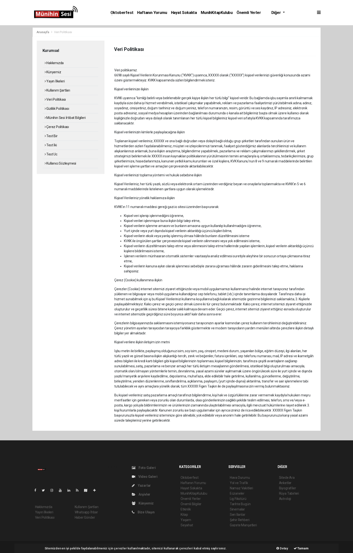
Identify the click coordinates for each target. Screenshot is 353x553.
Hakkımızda (55, 63)
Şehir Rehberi (240, 520)
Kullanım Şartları (58, 90)
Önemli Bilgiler (191, 504)
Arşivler (144, 494)
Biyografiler (287, 488)
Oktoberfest (122, 12)
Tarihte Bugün (240, 504)
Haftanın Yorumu (152, 12)
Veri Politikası (56, 99)
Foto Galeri (147, 468)
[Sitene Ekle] (96, 490)
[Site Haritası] (87, 490)
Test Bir (51, 136)
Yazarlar (144, 485)
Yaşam (186, 520)
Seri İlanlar (237, 514)
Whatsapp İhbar (86, 512)
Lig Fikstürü (238, 499)
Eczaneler (237, 493)
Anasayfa (43, 32)
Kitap (184, 514)
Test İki (51, 145)
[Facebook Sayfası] (37, 490)
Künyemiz (53, 72)
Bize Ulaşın (146, 512)
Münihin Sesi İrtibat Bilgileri (65, 118)
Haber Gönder (85, 517)
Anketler (285, 483)
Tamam (303, 548)
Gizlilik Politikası (57, 109)
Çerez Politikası (57, 127)
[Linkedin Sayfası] (70, 490)
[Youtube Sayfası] (62, 490)
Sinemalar (237, 509)
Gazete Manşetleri (243, 525)
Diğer (276, 12)
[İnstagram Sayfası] (53, 490)
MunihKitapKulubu (217, 12)
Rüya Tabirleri (289, 493)
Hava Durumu (240, 477)
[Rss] (79, 490)
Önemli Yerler (249, 12)
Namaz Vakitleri (241, 488)
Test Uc (51, 154)
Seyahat (187, 525)
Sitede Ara (287, 477)
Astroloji (285, 499)
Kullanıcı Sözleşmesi (61, 163)
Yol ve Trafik (239, 483)
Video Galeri (147, 477)
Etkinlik (186, 509)
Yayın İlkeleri (55, 81)
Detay (283, 548)
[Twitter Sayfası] (45, 490)
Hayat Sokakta (184, 12)
